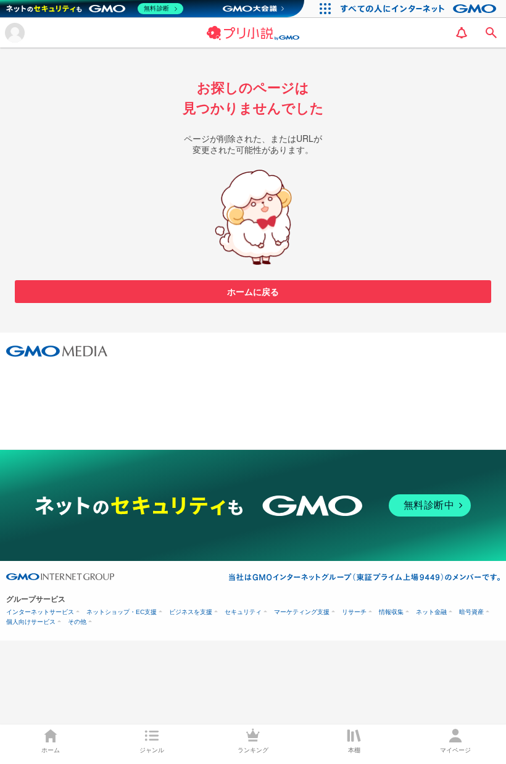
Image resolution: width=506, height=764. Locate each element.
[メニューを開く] (15, 33)
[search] (491, 33)
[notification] (461, 33)
